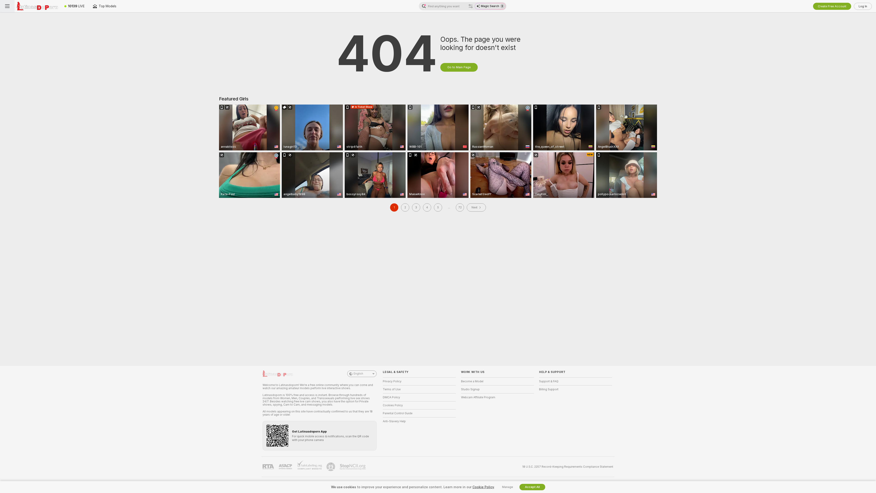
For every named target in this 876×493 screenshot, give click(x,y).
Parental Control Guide (397, 413)
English (358, 373)
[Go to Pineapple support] (331, 466)
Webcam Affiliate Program (478, 397)
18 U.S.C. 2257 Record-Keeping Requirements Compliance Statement (567, 466)
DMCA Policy (391, 397)
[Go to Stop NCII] (353, 466)
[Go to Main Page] (37, 6)
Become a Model (472, 381)
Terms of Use (392, 389)
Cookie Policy (483, 487)
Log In (863, 6)
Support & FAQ (548, 381)
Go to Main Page (459, 67)
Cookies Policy (393, 405)
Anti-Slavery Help (394, 421)
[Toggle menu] (7, 6)
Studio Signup (470, 389)
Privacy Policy (392, 381)
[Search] (470, 6)
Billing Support (548, 389)
